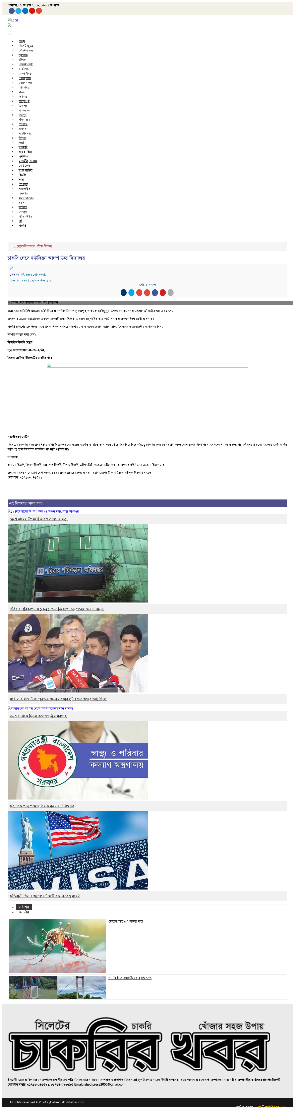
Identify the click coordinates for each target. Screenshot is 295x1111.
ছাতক (22, 92)
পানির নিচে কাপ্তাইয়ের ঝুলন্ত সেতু (130, 978)
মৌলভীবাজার (26, 50)
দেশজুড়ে (23, 184)
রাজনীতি (23, 193)
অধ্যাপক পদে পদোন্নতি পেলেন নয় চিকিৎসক (42, 806)
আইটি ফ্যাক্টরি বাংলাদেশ (271, 1107)
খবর (21, 180)
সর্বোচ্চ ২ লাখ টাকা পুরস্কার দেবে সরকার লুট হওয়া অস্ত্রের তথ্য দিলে (58, 699)
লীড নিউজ (44, 246)
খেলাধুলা (23, 212)
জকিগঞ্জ (23, 96)
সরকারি (23, 147)
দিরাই (21, 143)
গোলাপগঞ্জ (24, 87)
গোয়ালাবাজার (25, 83)
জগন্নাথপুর (24, 101)
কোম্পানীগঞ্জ (25, 73)
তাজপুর (22, 115)
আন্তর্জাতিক (24, 189)
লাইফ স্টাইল (25, 216)
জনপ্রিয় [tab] (24, 912)
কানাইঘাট (24, 69)
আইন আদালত (26, 198)
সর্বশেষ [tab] (24, 907)
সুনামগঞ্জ (23, 55)
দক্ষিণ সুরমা (25, 119)
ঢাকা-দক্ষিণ (24, 110)
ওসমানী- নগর (26, 64)
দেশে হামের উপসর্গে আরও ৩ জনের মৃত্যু (39, 519)
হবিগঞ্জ (22, 60)
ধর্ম (20, 221)
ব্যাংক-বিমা (25, 152)
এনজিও (23, 157)
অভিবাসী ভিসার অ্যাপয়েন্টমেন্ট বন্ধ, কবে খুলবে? (45, 896)
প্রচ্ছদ (22, 41)
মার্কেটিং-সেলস (28, 161)
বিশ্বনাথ (22, 138)
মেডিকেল (24, 166)
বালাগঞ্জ (22, 129)
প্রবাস (21, 202)
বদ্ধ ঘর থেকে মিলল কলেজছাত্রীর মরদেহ (38, 716)
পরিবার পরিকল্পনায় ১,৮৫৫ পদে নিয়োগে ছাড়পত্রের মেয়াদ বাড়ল (57, 609)
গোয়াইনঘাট (25, 78)
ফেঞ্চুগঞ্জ (23, 124)
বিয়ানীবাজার (25, 133)
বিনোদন (23, 207)
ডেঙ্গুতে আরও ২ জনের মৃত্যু (125, 921)
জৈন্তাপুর (23, 106)
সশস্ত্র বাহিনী (26, 170)
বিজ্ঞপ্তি (22, 175)
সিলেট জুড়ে (26, 46)
